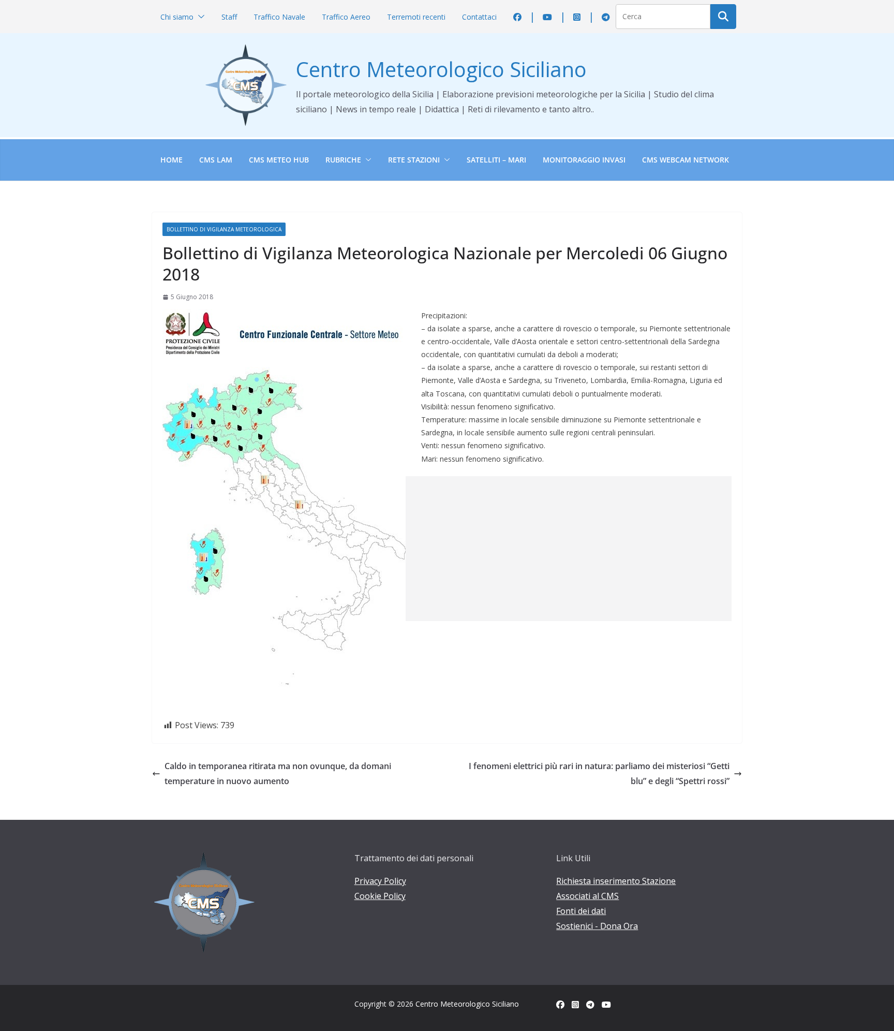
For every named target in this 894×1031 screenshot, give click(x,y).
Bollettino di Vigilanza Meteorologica (224, 229)
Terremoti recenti (416, 17)
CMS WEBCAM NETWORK (685, 160)
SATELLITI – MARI (496, 160)
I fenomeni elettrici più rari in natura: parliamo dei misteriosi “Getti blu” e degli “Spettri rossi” (599, 773)
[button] (199, 16)
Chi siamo (176, 17)
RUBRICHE (343, 160)
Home (171, 160)
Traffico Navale (279, 17)
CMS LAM (215, 160)
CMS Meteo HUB (279, 160)
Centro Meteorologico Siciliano (441, 69)
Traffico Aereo (346, 17)
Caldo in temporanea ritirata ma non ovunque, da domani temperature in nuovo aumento (278, 773)
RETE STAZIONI (414, 160)
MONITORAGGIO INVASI (584, 160)
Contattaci (479, 17)
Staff (229, 17)
